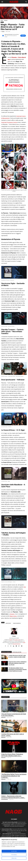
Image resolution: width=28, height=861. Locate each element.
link (25, 587)
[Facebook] (6, 646)
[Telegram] (17, 646)
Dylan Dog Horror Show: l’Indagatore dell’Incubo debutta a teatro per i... (12, 755)
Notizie (5, 20)
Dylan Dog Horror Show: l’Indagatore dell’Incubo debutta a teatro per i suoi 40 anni (17, 663)
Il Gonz (3, 31)
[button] (2, 2)
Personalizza (14, 854)
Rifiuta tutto (14, 858)
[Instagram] (11, 646)
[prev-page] (2, 674)
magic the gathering (17, 623)
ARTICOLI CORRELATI (6, 652)
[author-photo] (14, 634)
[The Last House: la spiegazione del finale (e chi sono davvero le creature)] (14, 706)
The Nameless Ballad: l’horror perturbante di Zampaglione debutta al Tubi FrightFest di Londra (17, 669)
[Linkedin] (14, 646)
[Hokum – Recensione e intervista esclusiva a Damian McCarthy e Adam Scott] (14, 788)
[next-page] (4, 674)
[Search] (26, 2)
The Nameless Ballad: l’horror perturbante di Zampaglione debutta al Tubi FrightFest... (13, 775)
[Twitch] (19, 646)
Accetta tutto (14, 851)
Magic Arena (13, 616)
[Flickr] (8, 646)
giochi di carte (8, 623)
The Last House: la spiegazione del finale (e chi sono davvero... (13, 714)
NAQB (11, 639)
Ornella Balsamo (4, 799)
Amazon (12, 614)
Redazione (3, 717)
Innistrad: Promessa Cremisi (9, 122)
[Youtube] (22, 646)
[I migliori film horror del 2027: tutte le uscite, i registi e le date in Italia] (4, 657)
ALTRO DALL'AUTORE (16, 652)
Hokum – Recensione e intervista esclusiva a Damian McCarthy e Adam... (13, 796)
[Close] (26, 838)
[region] (14, 849)
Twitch (24, 642)
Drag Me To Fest (17, 639)
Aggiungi (23, 35)
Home (2, 20)
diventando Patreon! (16, 643)
